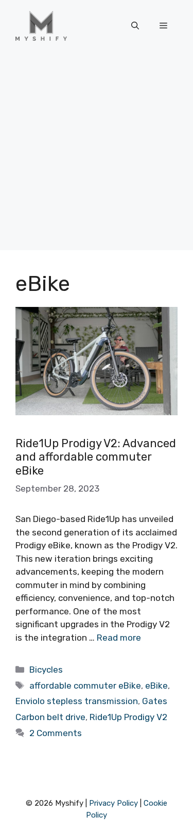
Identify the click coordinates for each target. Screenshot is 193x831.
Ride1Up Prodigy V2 (128, 717)
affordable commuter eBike (85, 685)
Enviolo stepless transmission (76, 701)
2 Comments (55, 733)
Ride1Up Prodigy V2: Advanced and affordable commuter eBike (95, 457)
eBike (156, 685)
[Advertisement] (96, 153)
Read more (119, 637)
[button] (135, 25)
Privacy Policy (113, 803)
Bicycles (46, 669)
